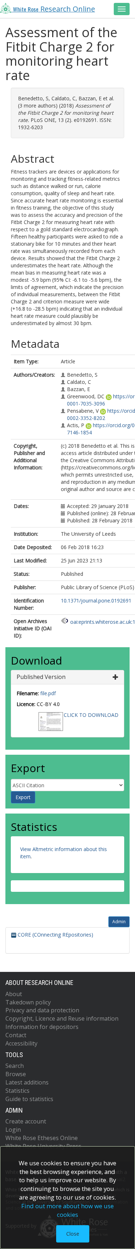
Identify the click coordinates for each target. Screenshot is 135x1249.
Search (14, 1066)
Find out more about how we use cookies (67, 1210)
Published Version (41, 677)
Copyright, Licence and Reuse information (61, 1018)
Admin (119, 922)
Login (13, 1130)
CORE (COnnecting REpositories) (54, 934)
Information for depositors (41, 1027)
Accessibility (21, 1043)
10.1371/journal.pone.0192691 (96, 600)
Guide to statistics (29, 1099)
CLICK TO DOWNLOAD (91, 714)
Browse (15, 1074)
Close (72, 1233)
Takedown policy (28, 1002)
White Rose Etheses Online (41, 1138)
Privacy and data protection (42, 1010)
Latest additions (27, 1082)
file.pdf (48, 693)
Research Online (54, 9)
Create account (25, 1121)
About (13, 994)
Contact (15, 1035)
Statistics (17, 1091)
